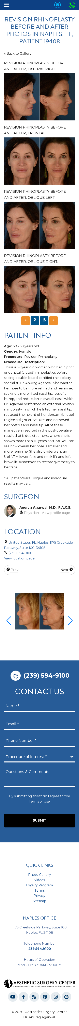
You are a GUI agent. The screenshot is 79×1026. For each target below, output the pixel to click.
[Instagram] (56, 997)
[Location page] (35, 320)
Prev (14, 570)
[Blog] (34, 997)
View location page (19, 558)
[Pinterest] (45, 997)
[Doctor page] (44, 320)
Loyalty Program (39, 885)
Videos (39, 880)
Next (65, 570)
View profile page (56, 513)
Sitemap (39, 901)
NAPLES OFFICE (39, 918)
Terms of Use (39, 801)
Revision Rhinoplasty (40, 357)
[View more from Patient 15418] (39, 611)
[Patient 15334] (53, 320)
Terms (39, 890)
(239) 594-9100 (46, 675)
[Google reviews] (66, 997)
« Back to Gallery (17, 53)
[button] (9, 620)
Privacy (39, 896)
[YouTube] (13, 997)
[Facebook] (23, 997)
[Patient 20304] (25, 320)
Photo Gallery (39, 875)
